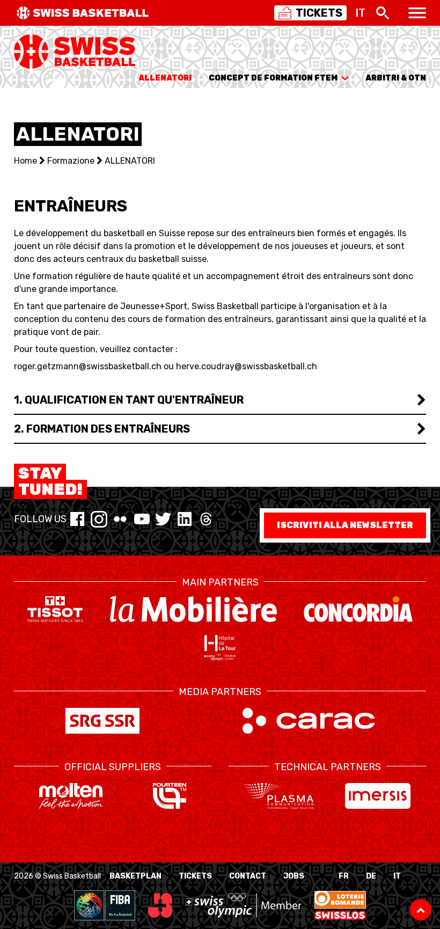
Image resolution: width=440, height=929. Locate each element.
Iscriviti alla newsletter (345, 525)
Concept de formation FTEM (273, 78)
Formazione (70, 161)
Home (25, 161)
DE (371, 876)
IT (397, 876)
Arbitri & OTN (395, 78)
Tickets (195, 876)
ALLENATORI (165, 78)
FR (344, 876)
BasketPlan (135, 876)
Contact (247, 876)
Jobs (293, 876)
